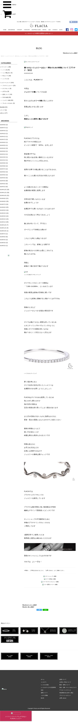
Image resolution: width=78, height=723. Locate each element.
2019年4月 (3, 213)
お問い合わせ (62, 698)
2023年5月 (3, 145)
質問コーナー (44, 692)
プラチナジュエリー (7, 85)
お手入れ (4, 91)
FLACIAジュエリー (15, 718)
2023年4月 (3, 148)
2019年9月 (3, 198)
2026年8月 (3, 124)
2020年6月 (3, 172)
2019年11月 (3, 192)
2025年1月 (3, 136)
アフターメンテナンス (65, 690)
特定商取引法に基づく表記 (66, 692)
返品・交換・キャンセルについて (68, 687)
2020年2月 (3, 183)
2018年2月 (3, 245)
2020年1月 (3, 186)
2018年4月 (3, 239)
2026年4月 (3, 130)
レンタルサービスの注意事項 (48, 687)
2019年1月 (3, 222)
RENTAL (45, 29)
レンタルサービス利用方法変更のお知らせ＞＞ (39, 33)
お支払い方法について (65, 682)
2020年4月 (3, 177)
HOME (4, 29)
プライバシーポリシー (65, 695)
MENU (14, 4)
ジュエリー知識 (6, 100)
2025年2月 (3, 133)
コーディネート (4, 67)
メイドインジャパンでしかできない (15, 716)
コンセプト (44, 682)
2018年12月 (3, 225)
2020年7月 (3, 169)
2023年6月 (3, 142)
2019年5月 (3, 210)
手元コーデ (5, 75)
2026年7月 (3, 127)
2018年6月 (3, 236)
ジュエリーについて (9, 56)
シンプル (4, 78)
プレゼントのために (7, 103)
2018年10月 (3, 231)
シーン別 (4, 70)
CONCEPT (19, 29)
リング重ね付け (6, 73)
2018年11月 (3, 228)
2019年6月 (3, 207)
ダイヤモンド (5, 88)
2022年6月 (3, 151)
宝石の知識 (5, 97)
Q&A (49, 29)
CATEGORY (27, 29)
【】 (70, 53)
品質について (5, 94)
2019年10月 (3, 195)
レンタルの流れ (45, 684)
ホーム (42, 679)
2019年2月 (3, 219)
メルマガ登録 (45, 695)
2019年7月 (3, 204)
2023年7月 (3, 139)
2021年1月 (3, 160)
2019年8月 (3, 201)
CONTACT (55, 29)
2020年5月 (3, 175)
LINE (45, 610)
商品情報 (2, 107)
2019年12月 (3, 189)
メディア (2, 110)
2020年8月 (3, 166)
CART (14, 14)
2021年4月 (3, 157)
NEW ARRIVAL (11, 29)
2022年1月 (3, 154)
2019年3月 (3, 216)
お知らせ (2, 113)
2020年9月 (3, 163)
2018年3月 (3, 242)
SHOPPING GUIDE (36, 29)
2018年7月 (3, 234)
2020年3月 (3, 180)
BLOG (60, 29)
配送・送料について (64, 684)
